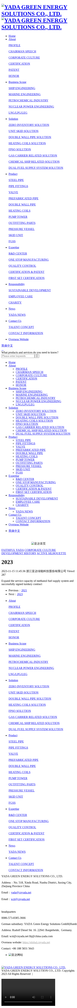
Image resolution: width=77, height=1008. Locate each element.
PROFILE (14, 45)
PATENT (14, 69)
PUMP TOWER (18, 216)
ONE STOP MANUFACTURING (29, 259)
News (12, 308)
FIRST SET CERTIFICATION (27, 278)
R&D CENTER (18, 253)
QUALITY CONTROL (22, 265)
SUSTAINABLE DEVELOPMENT (30, 290)
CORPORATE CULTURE (24, 57)
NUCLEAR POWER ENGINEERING (31, 106)
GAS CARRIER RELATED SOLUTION (33, 155)
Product (13, 173)
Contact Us (15, 320)
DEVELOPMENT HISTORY (18, 553)
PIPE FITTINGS (18, 186)
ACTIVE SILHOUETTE (51, 553)
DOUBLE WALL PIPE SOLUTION (30, 137)
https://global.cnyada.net (36, 942)
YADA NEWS (17, 314)
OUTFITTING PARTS (22, 222)
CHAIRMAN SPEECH (22, 51)
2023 (20, 594)
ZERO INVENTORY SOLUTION (29, 124)
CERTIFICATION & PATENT (26, 271)
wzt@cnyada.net (20, 899)
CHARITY (15, 302)
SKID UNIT (16, 235)
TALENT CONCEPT (21, 327)
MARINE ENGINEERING (25, 94)
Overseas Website (19, 339)
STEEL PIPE (16, 180)
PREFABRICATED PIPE (23, 198)
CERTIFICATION (19, 63)
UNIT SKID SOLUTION (23, 131)
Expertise (14, 247)
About (12, 39)
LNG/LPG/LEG (18, 112)
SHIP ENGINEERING (22, 88)
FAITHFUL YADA (12, 550)
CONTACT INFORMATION (26, 333)
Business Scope (17, 82)
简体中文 (7, 345)
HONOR (14, 75)
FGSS (12, 241)
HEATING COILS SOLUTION (27, 143)
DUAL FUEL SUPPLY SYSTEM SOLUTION (36, 167)
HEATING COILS (19, 210)
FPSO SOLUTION (20, 149)
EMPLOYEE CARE (21, 296)
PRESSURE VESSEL (22, 229)
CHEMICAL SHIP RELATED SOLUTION (34, 161)
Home (12, 35)
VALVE (13, 192)
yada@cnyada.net (21, 892)
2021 (24, 590)
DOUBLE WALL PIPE (22, 204)
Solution (13, 118)
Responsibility (17, 284)
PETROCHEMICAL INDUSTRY (28, 100)
